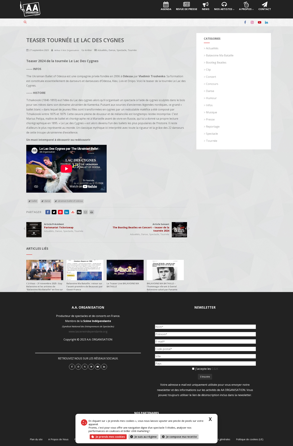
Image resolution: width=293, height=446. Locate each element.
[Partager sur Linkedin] (66, 212)
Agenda (166, 9)
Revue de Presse (186, 9)
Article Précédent (58, 226)
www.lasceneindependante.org (88, 331)
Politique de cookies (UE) (249, 439)
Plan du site (36, 439)
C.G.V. (215, 369)
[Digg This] (79, 212)
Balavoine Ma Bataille (219, 55)
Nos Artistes (223, 9)
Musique (211, 112)
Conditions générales (218, 439)
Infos (209, 105)
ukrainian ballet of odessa (70, 201)
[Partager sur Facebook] (47, 212)
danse (47, 201)
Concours (212, 84)
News (205, 9)
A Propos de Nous (58, 439)
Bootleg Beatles (216, 62)
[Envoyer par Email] (85, 212)
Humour (211, 98)
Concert (211, 77)
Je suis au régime (146, 437)
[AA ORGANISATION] (30, 15)
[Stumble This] (73, 212)
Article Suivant (141, 227)
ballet (34, 201)
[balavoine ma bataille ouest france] (84, 279)
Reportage (213, 126)
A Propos (245, 9)
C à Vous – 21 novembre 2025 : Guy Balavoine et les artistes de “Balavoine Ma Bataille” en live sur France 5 (44, 288)
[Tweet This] (54, 212)
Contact (264, 9)
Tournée (132, 50)
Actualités (102, 50)
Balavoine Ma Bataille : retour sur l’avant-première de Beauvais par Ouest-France (84, 286)
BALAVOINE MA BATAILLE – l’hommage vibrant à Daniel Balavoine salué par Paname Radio (162, 288)
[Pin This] (60, 212)
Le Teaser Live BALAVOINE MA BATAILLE (123, 285)
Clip (208, 69)
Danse (112, 50)
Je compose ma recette (181, 437)
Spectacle (121, 50)
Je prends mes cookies (110, 437)
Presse (210, 119)
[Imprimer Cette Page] (91, 212)
